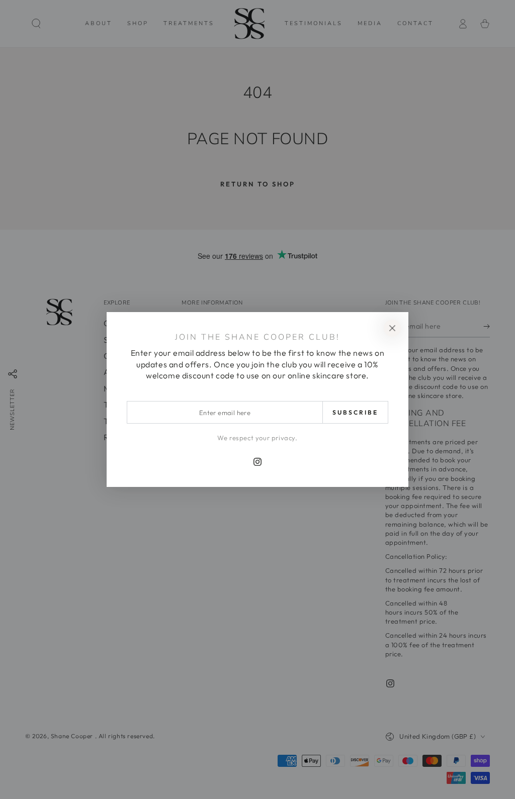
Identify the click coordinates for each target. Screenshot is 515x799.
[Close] (392, 328)
